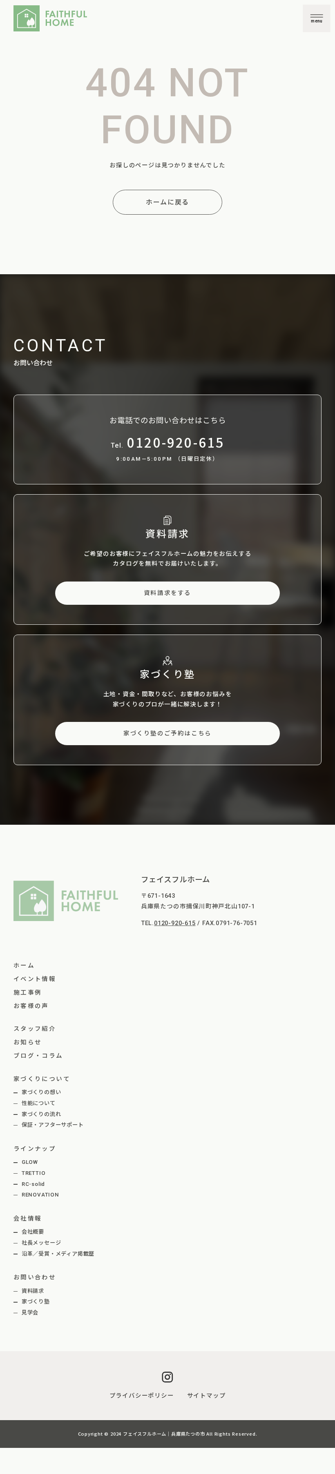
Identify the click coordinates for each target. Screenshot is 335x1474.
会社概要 (33, 1232)
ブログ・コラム (38, 1055)
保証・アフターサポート (53, 1125)
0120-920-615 (175, 923)
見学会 (30, 1313)
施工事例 (27, 992)
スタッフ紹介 (34, 1028)
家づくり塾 (36, 1302)
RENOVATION (40, 1195)
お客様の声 (31, 1006)
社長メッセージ (41, 1243)
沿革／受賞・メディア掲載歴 (58, 1254)
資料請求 (33, 1291)
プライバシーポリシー (141, 1395)
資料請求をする (167, 593)
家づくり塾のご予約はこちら (167, 733)
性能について (39, 1103)
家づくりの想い (41, 1092)
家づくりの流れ (41, 1114)
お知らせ (27, 1042)
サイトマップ (206, 1395)
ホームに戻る (167, 202)
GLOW (30, 1162)
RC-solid (33, 1184)
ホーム (24, 965)
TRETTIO (34, 1173)
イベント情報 (34, 979)
